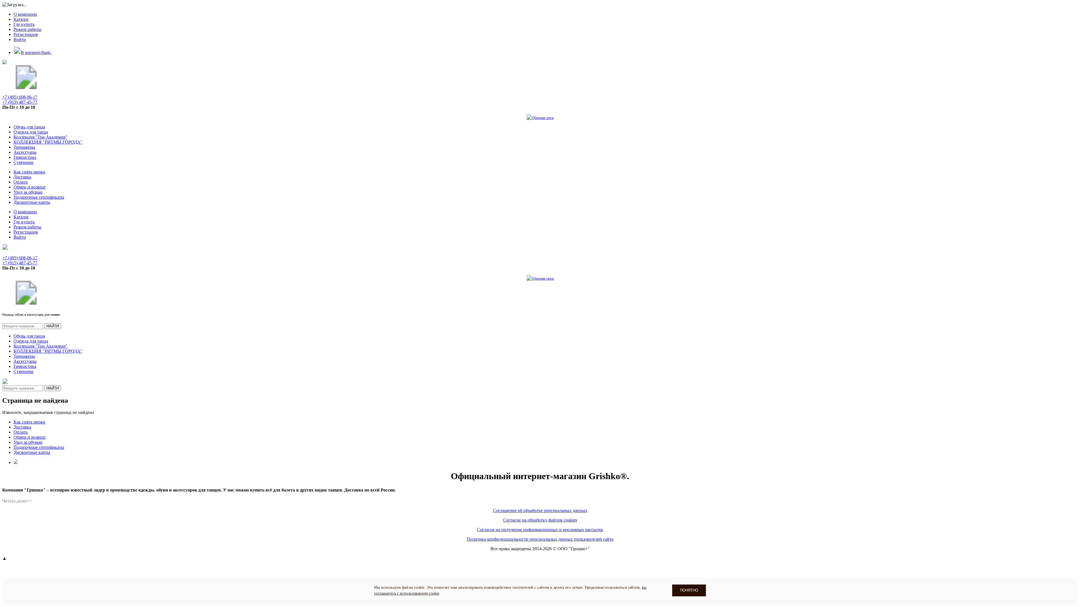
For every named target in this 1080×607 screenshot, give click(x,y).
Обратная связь (543, 118)
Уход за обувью (28, 192)
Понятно (689, 590)
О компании (25, 14)
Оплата (21, 182)
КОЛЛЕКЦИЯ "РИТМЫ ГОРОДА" (48, 142)
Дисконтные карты (32, 202)
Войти (20, 39)
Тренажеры (24, 147)
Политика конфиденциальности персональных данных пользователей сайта (540, 539)
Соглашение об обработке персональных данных (540, 510)
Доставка (22, 177)
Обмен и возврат (30, 187)
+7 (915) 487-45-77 (19, 102)
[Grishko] (26, 87)
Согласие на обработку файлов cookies (540, 520)
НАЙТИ (52, 326)
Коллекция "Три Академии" (41, 137)
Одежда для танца (31, 132)
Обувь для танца (29, 126)
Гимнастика (25, 157)
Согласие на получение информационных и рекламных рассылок (540, 529)
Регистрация (26, 34)
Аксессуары (25, 152)
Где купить (24, 24)
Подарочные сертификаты (39, 197)
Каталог (21, 19)
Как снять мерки (29, 171)
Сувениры (23, 162)
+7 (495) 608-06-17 (19, 97)
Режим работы (27, 29)
